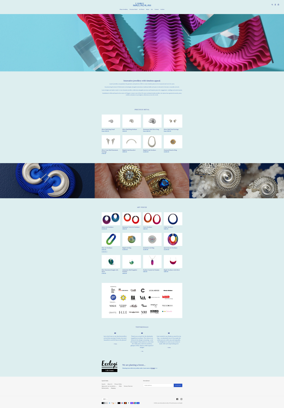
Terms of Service (128, 386)
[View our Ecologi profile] (109, 366)
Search (103, 384)
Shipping (113, 388)
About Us (110, 384)
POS (170, 403)
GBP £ (104, 399)
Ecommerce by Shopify (177, 403)
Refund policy (105, 388)
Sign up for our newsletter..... (109, 386)
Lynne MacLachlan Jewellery (163, 403)
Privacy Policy (118, 384)
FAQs (120, 386)
